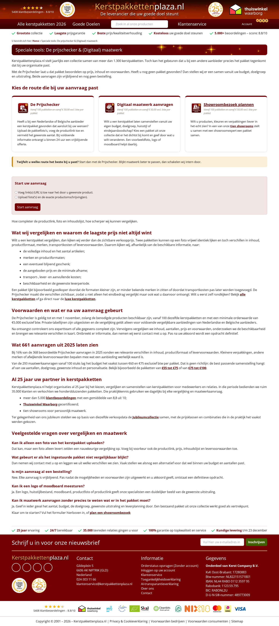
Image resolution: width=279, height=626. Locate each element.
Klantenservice (151, 575)
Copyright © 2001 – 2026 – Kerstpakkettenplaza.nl (71, 621)
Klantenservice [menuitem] (192, 24)
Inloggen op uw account (158, 570)
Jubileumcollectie (145, 417)
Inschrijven (256, 542)
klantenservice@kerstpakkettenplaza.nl (104, 584)
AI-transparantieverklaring (160, 584)
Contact (146, 593)
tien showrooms (241, 126)
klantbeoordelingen (61, 398)
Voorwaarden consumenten (208, 621)
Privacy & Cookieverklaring (129, 621)
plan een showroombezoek (110, 513)
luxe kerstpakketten (80, 299)
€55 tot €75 (170, 368)
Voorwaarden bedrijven (168, 621)
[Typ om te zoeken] (166, 24)
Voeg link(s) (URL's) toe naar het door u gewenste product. (55, 192)
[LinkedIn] (26, 567)
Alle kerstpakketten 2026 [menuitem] (41, 24)
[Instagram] (48, 567)
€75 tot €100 (197, 368)
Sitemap (237, 621)
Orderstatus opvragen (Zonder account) (169, 566)
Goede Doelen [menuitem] (86, 24)
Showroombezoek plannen (229, 104)
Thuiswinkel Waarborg (40, 404)
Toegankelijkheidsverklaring (161, 579)
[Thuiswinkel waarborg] (248, 9)
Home (35, 40)
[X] (37, 567)
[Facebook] (16, 567)
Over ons (147, 588)
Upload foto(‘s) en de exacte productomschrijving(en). (52, 197)
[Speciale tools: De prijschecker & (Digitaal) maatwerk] (257, 24)
